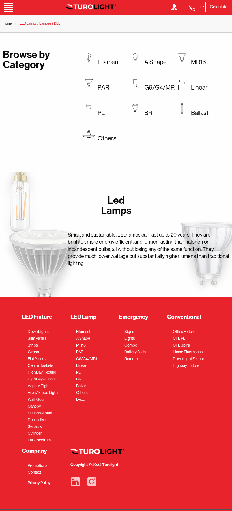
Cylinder (35, 433)
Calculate (219, 7)
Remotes (131, 358)
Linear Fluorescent (188, 352)
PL (78, 372)
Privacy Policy (39, 482)
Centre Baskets (40, 365)
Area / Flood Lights (43, 392)
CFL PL (179, 338)
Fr (202, 7)
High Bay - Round (42, 372)
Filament (83, 331)
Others (82, 392)
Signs (129, 331)
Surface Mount (40, 413)
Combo (130, 345)
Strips (33, 345)
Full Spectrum (39, 440)
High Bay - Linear (42, 379)
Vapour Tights (39, 386)
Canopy (34, 406)
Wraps (33, 352)
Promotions (37, 465)
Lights (129, 338)
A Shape (83, 338)
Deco (80, 399)
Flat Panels (37, 358)
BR (78, 379)
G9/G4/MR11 (87, 358)
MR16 (81, 345)
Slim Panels (37, 338)
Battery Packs (135, 352)
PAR (79, 352)
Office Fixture (184, 331)
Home (7, 23)
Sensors (35, 426)
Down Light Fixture (188, 358)
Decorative (37, 419)
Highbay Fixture (186, 365)
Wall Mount (37, 399)
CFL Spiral (182, 345)
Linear (81, 365)
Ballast (81, 386)
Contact (34, 472)
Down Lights (38, 331)
